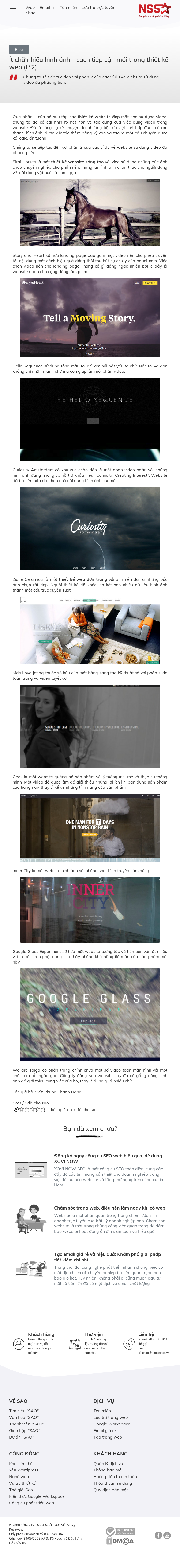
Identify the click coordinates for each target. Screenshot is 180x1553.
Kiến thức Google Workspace (37, 1496)
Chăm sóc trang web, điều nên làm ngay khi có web (109, 1208)
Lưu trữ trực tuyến (98, 7)
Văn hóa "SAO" (24, 1417)
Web (30, 7)
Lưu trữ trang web (111, 1417)
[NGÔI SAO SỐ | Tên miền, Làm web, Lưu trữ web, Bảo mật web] (153, 10)
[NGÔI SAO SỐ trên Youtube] (166, 1537)
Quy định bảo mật (111, 1489)
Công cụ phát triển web (31, 1502)
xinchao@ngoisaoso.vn (153, 1352)
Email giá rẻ (105, 1430)
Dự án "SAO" (21, 1437)
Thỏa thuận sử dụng (113, 1483)
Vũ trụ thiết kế (22, 1483)
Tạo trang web (108, 1437)
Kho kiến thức (22, 1463)
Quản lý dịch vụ (108, 1463)
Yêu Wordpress (24, 1469)
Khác (30, 12)
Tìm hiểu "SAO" (24, 1410)
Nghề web (19, 1476)
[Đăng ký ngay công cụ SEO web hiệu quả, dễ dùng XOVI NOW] (31, 1170)
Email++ (47, 7)
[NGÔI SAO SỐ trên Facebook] (158, 1537)
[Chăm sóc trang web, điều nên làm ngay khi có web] (31, 1219)
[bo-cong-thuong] (120, 1531)
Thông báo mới (108, 1469)
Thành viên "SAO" (26, 1423)
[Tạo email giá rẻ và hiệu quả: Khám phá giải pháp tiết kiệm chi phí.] (31, 1268)
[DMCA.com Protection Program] (120, 1540)
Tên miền (68, 7)
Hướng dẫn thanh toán (115, 1476)
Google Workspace (112, 1423)
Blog (19, 49)
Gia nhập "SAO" (24, 1430)
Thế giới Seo (21, 1489)
